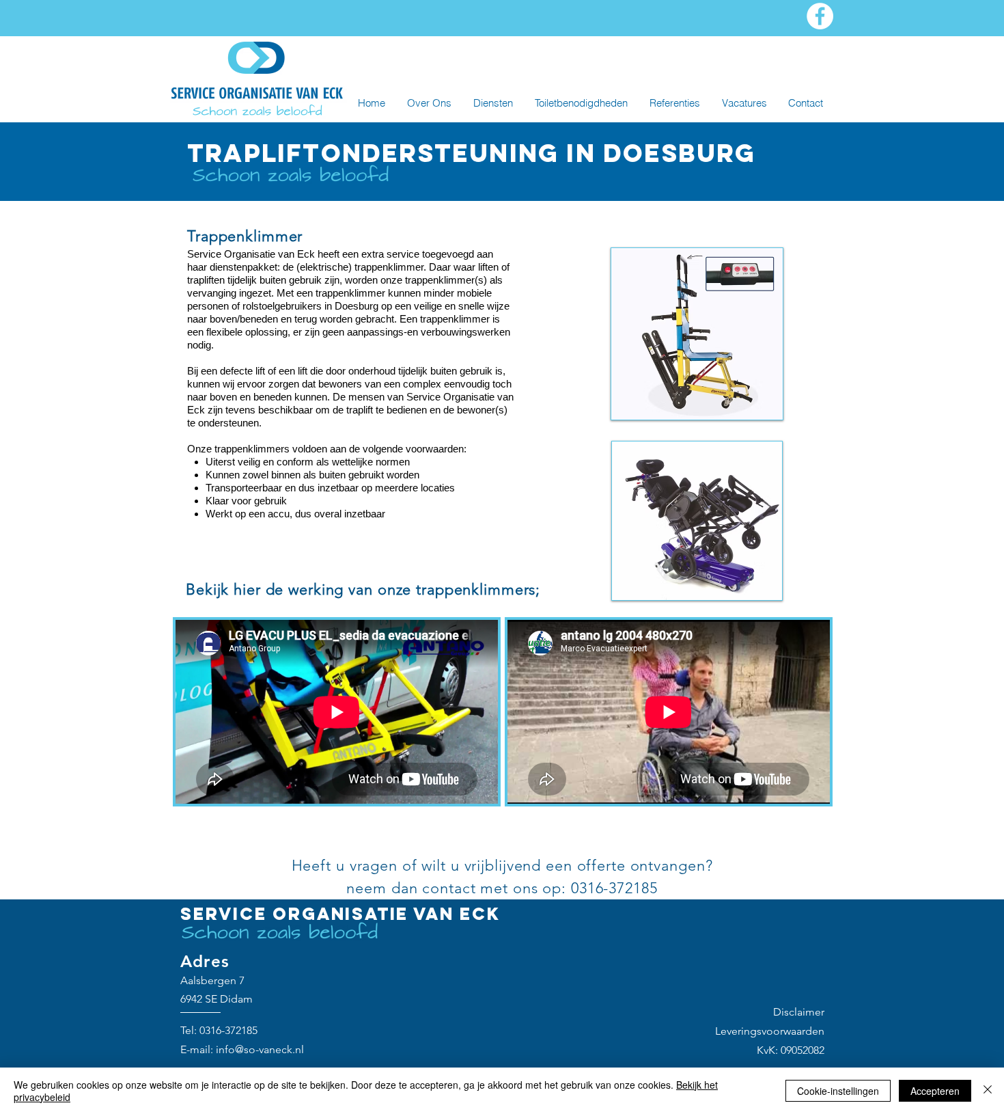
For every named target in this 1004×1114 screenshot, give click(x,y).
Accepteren (935, 1091)
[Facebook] (820, 16)
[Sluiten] (987, 1090)
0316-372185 (228, 1030)
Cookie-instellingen (838, 1091)
